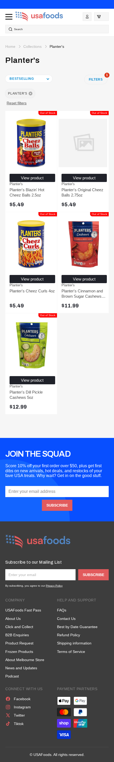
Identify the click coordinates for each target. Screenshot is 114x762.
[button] (101, 17)
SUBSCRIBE (57, 505)
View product (32, 178)
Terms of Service (71, 651)
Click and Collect (19, 627)
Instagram (22, 707)
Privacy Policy (54, 585)
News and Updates (21, 668)
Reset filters (17, 103)
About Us (13, 618)
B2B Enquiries (17, 635)
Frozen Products (19, 651)
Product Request (19, 643)
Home (10, 46)
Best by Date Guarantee (77, 627)
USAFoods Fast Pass (23, 610)
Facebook (22, 699)
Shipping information (74, 643)
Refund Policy (68, 635)
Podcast (12, 676)
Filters (98, 78)
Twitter (19, 715)
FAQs (61, 610)
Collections (32, 46)
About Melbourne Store (24, 660)
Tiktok (19, 724)
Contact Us (66, 618)
